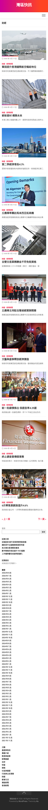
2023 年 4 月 (6, 691)
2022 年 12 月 (7, 702)
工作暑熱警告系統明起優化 (12, 554)
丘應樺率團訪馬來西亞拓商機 (18, 213)
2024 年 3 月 (6, 658)
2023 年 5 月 (6, 688)
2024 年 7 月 (6, 646)
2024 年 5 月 (6, 652)
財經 (3, 64)
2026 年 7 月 (6, 576)
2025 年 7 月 (6, 611)
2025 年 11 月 (7, 599)
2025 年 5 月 (6, 617)
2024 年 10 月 (7, 638)
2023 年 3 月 (6, 693)
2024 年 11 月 (7, 635)
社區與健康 (6, 771)
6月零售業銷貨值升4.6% (15, 505)
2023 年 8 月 (6, 679)
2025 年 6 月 (6, 614)
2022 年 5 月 (6, 723)
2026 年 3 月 (6, 588)
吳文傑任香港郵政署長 (10, 548)
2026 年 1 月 (6, 593)
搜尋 (3, 528)
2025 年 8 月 (6, 608)
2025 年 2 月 (6, 626)
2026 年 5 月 (6, 582)
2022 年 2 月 (6, 732)
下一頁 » (42, 519)
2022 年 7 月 (6, 717)
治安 (3, 762)
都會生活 (5, 780)
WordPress (23, 801)
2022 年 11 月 (7, 705)
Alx (37, 801)
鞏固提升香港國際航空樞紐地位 (20, 66)
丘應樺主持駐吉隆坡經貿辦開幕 (19, 310)
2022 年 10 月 (7, 708)
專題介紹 (5, 753)
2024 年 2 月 (6, 661)
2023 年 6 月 (6, 685)
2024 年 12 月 (7, 632)
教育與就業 (6, 756)
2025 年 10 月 (7, 602)
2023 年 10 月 (7, 673)
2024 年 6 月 (6, 649)
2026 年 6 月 (6, 579)
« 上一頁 (6, 519)
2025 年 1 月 (6, 629)
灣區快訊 (24, 5)
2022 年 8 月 (6, 714)
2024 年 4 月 (6, 655)
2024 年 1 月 (6, 664)
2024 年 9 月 (6, 641)
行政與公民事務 (8, 774)
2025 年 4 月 (6, 620)
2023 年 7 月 (6, 682)
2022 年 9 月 (6, 711)
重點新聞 (5, 783)
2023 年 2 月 (6, 696)
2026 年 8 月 (6, 573)
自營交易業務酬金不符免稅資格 (19, 261)
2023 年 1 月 (6, 699)
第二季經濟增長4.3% (13, 164)
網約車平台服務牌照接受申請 (13, 545)
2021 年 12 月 (7, 738)
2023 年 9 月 (6, 676)
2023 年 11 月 (7, 670)
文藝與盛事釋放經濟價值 (15, 359)
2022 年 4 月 (6, 726)
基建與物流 (6, 750)
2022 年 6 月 (6, 720)
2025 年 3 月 (6, 623)
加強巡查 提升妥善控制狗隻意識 (14, 542)
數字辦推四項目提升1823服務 (13, 551)
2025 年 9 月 (6, 605)
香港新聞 (9, 64)
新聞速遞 (5, 759)
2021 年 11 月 (7, 741)
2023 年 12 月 (7, 667)
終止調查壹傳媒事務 (13, 456)
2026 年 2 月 (6, 590)
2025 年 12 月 (7, 596)
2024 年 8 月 (6, 643)
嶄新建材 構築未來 (12, 115)
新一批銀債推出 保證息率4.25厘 (19, 408)
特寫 (3, 765)
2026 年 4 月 (6, 585)
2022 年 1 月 (6, 735)
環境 (3, 768)
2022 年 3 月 (6, 729)
